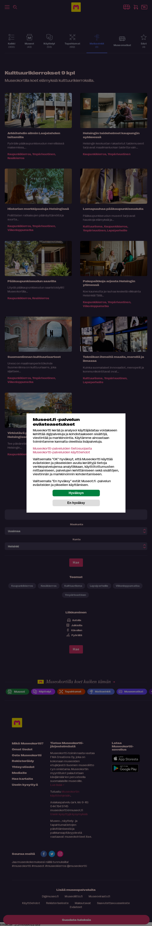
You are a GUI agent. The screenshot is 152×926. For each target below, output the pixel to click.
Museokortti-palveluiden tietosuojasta (62, 448)
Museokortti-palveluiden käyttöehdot (61, 452)
